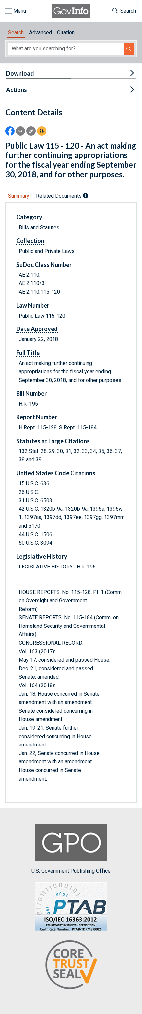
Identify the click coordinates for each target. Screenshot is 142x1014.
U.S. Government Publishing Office (71, 871)
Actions (16, 89)
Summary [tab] (18, 196)
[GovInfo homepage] (71, 11)
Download (20, 73)
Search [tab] (16, 33)
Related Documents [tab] (59, 196)
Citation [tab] (66, 33)
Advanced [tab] (40, 33)
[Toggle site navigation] (15, 11)
